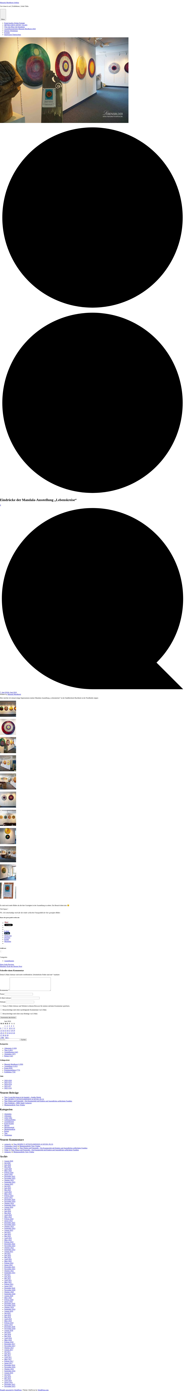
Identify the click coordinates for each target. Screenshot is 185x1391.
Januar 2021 (8, 1286)
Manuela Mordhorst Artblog (9, 3)
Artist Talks (8, 1118)
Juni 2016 (7, 1377)
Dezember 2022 (9, 1244)
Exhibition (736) (9, 1072)
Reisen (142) (8, 1056)
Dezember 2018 (9, 1327)
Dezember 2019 (9, 1303)
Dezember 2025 (9, 1176)
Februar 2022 (8, 1263)
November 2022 (9, 1246)
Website (2, 1002)
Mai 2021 (7, 1278)
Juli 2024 (7, 1209)
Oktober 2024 (9, 1203)
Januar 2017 (8, 1363)
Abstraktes (7, 1114)
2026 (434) (8, 1080)
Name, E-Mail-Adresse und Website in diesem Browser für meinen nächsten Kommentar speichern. (36, 1006)
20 (1, 1033)
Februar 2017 (8, 1361)
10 (10, 1028)
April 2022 (8, 1259)
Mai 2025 (7, 1190)
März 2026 (8, 1171)
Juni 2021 (7, 1276)
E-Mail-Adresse (5, 998)
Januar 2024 (8, 1221)
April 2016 (8, 1380)
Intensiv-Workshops (11, 31)
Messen (6, 1125)
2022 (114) (8, 1088)
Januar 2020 (8, 1302)
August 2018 (8, 1330)
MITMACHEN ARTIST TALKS (15, 25)
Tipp (5, 1133)
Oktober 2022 (9, 1248)
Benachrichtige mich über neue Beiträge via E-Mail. (20, 1014)
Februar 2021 (8, 1284)
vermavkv (7, 1144)
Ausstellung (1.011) (11, 1066)
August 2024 (8, 1207)
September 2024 (9, 1205)
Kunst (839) (8, 1068)
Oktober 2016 (9, 1369)
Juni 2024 (7, 1211)
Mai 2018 (7, 1336)
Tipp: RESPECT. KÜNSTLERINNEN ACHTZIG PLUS (24, 1099)
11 (12, 1028)
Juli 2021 (7, 1275)
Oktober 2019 (9, 1307)
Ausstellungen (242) (11, 1052)
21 (3, 1033)
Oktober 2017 (9, 1348)
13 (1, 1031)
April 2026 (8, 1169)
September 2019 (9, 1309)
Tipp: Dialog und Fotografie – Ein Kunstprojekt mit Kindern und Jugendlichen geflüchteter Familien (38, 1101)
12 (14, 1028)
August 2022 (8, 1251)
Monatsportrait (9, 1127)
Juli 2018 (7, 1332)
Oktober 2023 (9, 1226)
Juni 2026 (7, 1165)
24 (10, 1033)
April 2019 (8, 1319)
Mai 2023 (7, 1236)
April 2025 (8, 1192)
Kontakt (7, 33)
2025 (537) (8, 1082)
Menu (3, 19)
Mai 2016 (7, 1379)
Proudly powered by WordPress (11, 1390)
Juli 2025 (7, 1186)
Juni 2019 (7, 1315)
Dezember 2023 (9, 1223)
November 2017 (9, 1346)
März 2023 (8, 1240)
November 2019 (9, 1305)
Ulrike (6, 1150)
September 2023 (9, 1228)
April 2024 (8, 1215)
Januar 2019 (8, 1325)
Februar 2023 (8, 1242)
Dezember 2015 (9, 1384)
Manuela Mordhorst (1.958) (13, 1064)
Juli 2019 (7, 1313)
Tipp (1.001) (8, 1050)
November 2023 (9, 1224)
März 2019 (8, 1321)
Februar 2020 (8, 1300)
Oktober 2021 (9, 1271)
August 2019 (8, 1311)
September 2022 (9, 1250)
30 (7, 1035)
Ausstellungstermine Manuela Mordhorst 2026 (20, 29)
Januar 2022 (8, 1265)
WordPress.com (43, 1390)
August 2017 (8, 1350)
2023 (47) (7, 1086)
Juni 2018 (7, 1334)
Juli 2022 (7, 1253)
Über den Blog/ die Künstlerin (14, 27)
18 (12, 1031)
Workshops (8, 1135)
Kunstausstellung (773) (12, 1070)
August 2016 (8, 1373)
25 (12, 1033)
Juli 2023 (7, 1232)
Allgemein (7, 1116)
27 (1, 1035)
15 (5, 1031)
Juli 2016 (7, 1375)
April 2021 (8, 1280)
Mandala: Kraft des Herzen (11, 966)
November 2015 (9, 1386)
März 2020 (8, 1298)
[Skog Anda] (92, 309)
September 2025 (9, 1182)
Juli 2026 (7, 1163)
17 (10, 1031)
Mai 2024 (7, 1213)
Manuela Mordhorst (14, 694)
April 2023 (8, 1238)
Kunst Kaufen (9, 1123)
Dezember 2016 (9, 1365)
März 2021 (8, 1282)
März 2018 (8, 1340)
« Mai (2, 1037)
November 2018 (9, 1328)
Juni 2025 (7, 1188)
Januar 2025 (8, 1198)
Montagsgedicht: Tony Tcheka (14, 1105)
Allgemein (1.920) (10, 1048)
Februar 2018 (8, 1342)
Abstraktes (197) (10, 1054)
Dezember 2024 (9, 1199)
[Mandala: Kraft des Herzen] (92, 495)
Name (2, 994)
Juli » (7, 1037)
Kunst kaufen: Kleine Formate (14, 23)
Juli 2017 (7, 1352)
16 (7, 1031)
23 (7, 1033)
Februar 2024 (8, 1219)
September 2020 (9, 1294)
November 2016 (9, 1367)
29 (5, 1035)
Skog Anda (7, 964)
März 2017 (8, 1359)
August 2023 (8, 1230)
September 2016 (9, 1371)
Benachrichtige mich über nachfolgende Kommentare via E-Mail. (25, 1010)
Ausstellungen (9, 961)
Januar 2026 (8, 1174)
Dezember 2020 (9, 1288)
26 (14, 1033)
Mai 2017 (7, 1355)
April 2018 (8, 1338)
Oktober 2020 (9, 1292)
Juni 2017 (7, 1354)
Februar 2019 (8, 1323)
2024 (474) (8, 1084)
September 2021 (9, 1273)
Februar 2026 (8, 1172)
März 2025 (8, 1194)
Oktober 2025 (9, 1180)
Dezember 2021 (9, 1267)
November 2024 (9, 1201)
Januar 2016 (8, 1382)
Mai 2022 (7, 1257)
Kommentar (4, 990)
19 (14, 1031)
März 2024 (8, 1217)
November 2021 (9, 1269)
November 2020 (9, 1290)
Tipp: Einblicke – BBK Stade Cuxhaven (18, 1103)
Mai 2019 (7, 1317)
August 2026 (8, 1161)
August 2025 (8, 1184)
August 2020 (8, 1296)
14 (3, 1031)
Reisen (6, 1131)
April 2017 (8, 1357)
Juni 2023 (7, 1234)
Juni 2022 (7, 1255)
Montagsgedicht (9, 1129)
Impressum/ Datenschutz (12, 35)
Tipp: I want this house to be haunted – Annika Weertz (22, 1097)
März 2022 (8, 1261)
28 (3, 1035)
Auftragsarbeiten (10, 1120)
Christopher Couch (10, 1146)
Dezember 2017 (9, 1344)
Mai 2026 (7, 1167)
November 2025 (9, 1178)
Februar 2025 (8, 1196)
